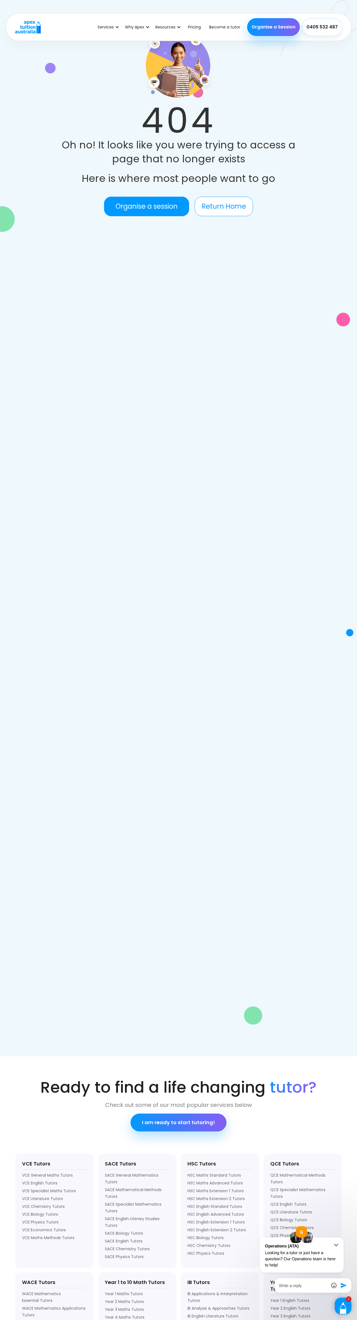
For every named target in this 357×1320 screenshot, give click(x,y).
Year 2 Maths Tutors (124, 1301)
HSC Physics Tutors (205, 1253)
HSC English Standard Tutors (214, 1206)
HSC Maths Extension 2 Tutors (216, 1198)
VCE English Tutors (39, 1183)
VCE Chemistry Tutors (43, 1206)
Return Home (224, 206)
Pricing (194, 27)
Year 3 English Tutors (290, 1316)
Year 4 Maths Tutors (124, 1317)
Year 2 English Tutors (290, 1308)
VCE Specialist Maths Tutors (49, 1191)
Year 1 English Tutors (289, 1300)
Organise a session (146, 206)
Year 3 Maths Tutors (124, 1309)
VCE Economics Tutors (44, 1230)
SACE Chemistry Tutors (127, 1249)
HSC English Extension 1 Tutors (216, 1222)
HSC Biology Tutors (205, 1237)
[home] (28, 27)
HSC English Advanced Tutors (215, 1214)
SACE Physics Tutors (124, 1256)
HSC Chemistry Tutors (208, 1245)
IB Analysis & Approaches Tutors (218, 1308)
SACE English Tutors (124, 1241)
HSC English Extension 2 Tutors (216, 1230)
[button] (108, 27)
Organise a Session (273, 27)
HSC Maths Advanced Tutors (215, 1183)
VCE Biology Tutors (40, 1214)
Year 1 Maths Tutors (124, 1294)
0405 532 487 (322, 27)
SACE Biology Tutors (124, 1233)
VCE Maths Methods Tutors (48, 1237)
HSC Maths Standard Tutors (214, 1175)
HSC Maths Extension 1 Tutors (215, 1191)
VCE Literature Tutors (42, 1198)
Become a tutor (224, 27)
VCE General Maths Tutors (47, 1175)
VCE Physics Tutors (40, 1222)
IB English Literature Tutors (212, 1316)
